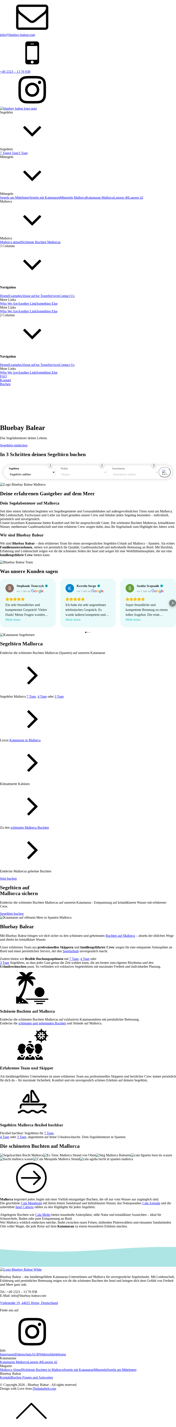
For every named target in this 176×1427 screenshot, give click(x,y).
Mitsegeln (100, 1370)
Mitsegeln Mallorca (73, 197)
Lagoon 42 (135, 197)
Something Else (47, 303)
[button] (3, 603)
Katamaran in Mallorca (25, 740)
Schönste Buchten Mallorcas (41, 242)
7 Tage (4, 153)
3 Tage (23, 153)
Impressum (7, 1354)
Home (4, 296)
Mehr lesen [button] (12, 619)
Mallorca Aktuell (11, 1370)
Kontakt (5, 1377)
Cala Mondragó (31, 1203)
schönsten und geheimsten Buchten (42, 1023)
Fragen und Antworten (37, 1377)
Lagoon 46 (121, 197)
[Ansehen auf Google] (9, 588)
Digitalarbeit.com (44, 1388)
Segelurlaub (71, 951)
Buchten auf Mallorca (120, 935)
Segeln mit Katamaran (45, 197)
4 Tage (13, 153)
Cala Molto (42, 1215)
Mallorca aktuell (11, 242)
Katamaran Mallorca (100, 197)
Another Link (27, 303)
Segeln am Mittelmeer (15, 197)
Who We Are (9, 303)
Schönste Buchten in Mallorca (43, 1370)
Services (53, 296)
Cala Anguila (151, 1203)
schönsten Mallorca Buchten (30, 827)
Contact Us (66, 296)
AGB (35, 1354)
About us (28, 296)
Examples (15, 296)
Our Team (41, 296)
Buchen (5, 384)
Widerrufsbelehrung (52, 1354)
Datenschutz (23, 1354)
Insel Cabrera (24, 1207)
